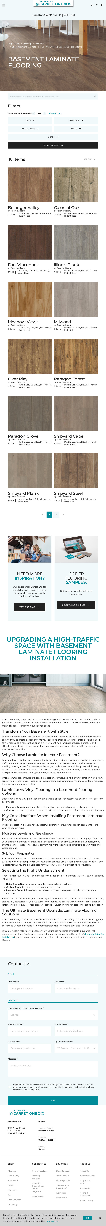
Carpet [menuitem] (11, 1185)
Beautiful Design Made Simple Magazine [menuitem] (38, 1187)
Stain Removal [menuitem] (63, 1171)
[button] (91, 5)
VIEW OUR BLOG (27, 607)
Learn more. (52, 1221)
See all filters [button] (51, 145)
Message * (12, 1059)
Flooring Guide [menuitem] (63, 1180)
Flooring (27, 44)
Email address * (61, 1024)
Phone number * (15, 1024)
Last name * (60, 982)
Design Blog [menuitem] (38, 1196)
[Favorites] (96, 5)
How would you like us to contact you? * (26, 1008)
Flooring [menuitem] (12, 1171)
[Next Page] (63, 515)
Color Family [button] (28, 129)
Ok (87, 1218)
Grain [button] (51, 137)
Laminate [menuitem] (12, 1190)
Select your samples (73, 605)
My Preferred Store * (64, 1042)
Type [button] (28, 120)
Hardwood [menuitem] (13, 1180)
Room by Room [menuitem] (87, 1176)
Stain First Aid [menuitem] (62, 1176)
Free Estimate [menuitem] (14, 1200)
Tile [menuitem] (10, 1195)
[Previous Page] (42, 515)
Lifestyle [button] (74, 120)
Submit (53, 1100)
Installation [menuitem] (61, 1198)
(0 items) (101, 5)
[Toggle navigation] (3, 5)
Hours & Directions (17, 1133)
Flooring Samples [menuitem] (36, 1177)
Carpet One (13, 44)
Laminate (39, 44)
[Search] (95, 96)
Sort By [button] (88, 159)
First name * (13, 982)
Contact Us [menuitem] (85, 1188)
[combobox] (50, 96)
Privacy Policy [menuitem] (86, 1200)
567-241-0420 (69, 15)
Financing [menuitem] (12, 1204)
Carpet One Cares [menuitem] (85, 1181)
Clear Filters (55, 113)
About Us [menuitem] (84, 1171)
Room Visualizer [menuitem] (39, 1171)
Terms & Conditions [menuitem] (85, 1194)
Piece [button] (74, 129)
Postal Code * (14, 1042)
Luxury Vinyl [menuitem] (14, 1176)
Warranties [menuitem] (61, 1193)
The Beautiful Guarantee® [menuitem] (62, 1186)
